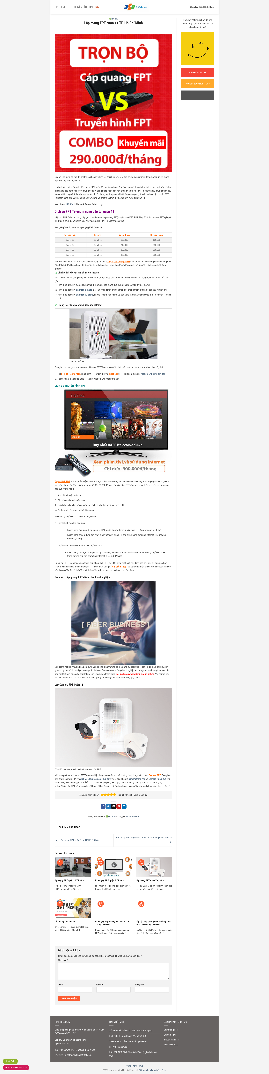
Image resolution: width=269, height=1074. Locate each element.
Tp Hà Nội (113, 374)
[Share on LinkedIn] (124, 806)
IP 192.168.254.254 (118, 1047)
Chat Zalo (10, 1061)
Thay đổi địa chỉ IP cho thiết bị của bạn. (128, 1041)
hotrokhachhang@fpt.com (79, 1055)
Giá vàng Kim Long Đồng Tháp (152, 1070)
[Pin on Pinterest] (118, 806)
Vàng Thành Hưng (134, 1066)
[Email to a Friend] (113, 806)
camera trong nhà (137, 779)
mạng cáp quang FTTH (118, 261)
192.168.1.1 (204, 7)
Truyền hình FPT (83, 7)
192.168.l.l (71, 204)
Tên (60, 984)
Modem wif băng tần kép (153, 374)
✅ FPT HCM (113, 19)
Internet (61, 7)
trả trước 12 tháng (84, 294)
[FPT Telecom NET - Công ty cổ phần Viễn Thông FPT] (134, 7)
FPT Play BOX (171, 1044)
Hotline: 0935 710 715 (16, 1067)
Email (99, 984)
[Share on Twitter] (108, 806)
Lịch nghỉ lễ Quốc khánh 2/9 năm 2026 (127, 1036)
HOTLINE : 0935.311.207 (198, 83)
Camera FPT (155, 775)
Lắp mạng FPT (171, 1029)
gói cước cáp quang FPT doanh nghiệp (135, 674)
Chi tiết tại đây (119, 566)
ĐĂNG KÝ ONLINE (197, 72)
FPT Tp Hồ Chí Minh (71, 374)
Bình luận (63, 960)
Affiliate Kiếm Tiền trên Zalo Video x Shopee (130, 1030)
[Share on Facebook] (103, 806)
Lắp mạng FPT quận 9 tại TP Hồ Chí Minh (79, 840)
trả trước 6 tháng (83, 289)
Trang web (139, 984)
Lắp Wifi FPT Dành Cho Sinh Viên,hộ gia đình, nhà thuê (133, 1054)
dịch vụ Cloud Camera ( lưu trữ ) (95, 779)
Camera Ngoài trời (157, 779)
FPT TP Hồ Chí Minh (133, 816)
